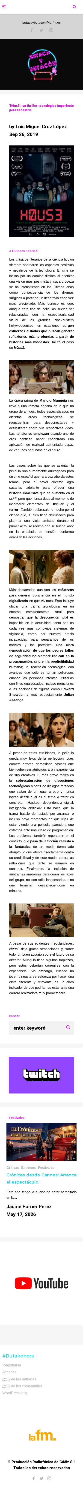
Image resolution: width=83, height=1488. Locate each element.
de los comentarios (22, 1386)
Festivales (46, 1168)
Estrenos (28, 1168)
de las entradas (19, 1379)
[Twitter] (41, 30)
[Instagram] (51, 30)
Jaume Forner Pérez (29, 1206)
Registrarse (11, 1365)
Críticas (12, 1168)
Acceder (9, 1372)
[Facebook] (32, 30)
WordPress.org (14, 1393)
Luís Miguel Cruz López (41, 126)
